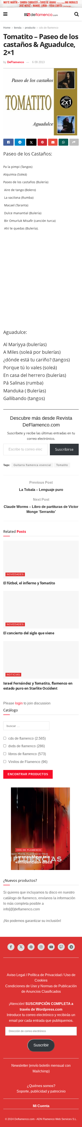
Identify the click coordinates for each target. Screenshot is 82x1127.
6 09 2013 (38, 62)
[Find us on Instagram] (41, 946)
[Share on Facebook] (8, 142)
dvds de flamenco (26, 746)
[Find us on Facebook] (10, 946)
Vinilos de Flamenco (27, 762)
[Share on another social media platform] (74, 142)
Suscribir (41, 1045)
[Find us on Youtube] (51, 946)
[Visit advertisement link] (41, 4)
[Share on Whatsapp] (63, 142)
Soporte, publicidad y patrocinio (41, 1091)
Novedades (15, 574)
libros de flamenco (27, 754)
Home (6, 27)
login (19, 703)
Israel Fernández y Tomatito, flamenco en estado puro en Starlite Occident (37, 685)
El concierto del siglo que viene (28, 633)
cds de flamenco (48, 27)
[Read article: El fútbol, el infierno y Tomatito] (41, 559)
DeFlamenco (15, 62)
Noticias (13, 674)
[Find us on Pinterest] (31, 946)
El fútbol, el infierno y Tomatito (29, 583)
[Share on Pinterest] (42, 142)
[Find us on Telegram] (71, 946)
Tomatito (62, 465)
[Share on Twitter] (31, 142)
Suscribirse (64, 449)
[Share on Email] (53, 142)
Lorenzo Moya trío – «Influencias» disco (34, 859)
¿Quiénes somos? (41, 1086)
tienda (17, 27)
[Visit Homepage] (41, 14)
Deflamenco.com (24, 1119)
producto (30, 27)
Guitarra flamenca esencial (32, 465)
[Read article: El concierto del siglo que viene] (41, 610)
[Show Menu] (5, 14)
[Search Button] (76, 14)
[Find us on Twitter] (20, 947)
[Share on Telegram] (20, 142)
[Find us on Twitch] (61, 946)
